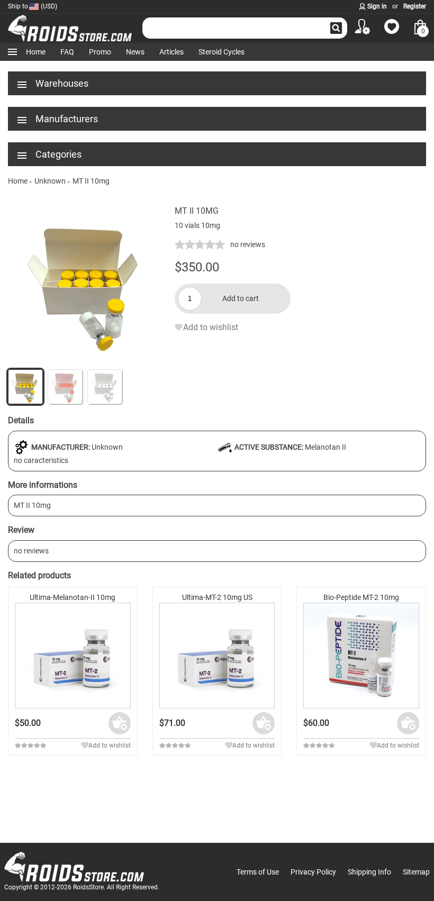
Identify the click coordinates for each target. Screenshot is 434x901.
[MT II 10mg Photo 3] (65, 387)
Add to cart (240, 298)
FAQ (67, 52)
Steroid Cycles (221, 52)
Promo (100, 52)
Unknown (107, 447)
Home (36, 52)
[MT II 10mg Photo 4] (105, 387)
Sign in (377, 6)
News (135, 52)
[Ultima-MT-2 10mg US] (217, 655)
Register (414, 6)
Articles (171, 52)
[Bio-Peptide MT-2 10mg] (361, 655)
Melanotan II (325, 447)
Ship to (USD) (32, 6)
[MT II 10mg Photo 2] (87, 361)
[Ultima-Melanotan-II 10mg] (73, 655)
